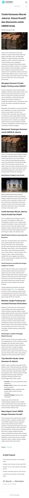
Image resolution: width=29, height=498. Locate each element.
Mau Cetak (15, 289)
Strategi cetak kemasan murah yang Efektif (14, 464)
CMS (13, 481)
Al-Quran (7, 481)
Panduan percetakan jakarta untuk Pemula (14, 471)
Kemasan (19, 481)
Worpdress (14, 484)
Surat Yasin (10, 484)
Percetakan (9, 447)
